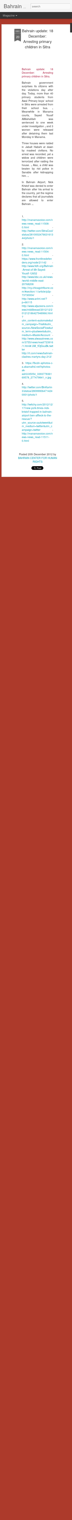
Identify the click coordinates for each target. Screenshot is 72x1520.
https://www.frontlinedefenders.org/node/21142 (37, 260)
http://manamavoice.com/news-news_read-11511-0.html (37, 437)
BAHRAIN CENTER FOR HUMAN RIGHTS (37, 459)
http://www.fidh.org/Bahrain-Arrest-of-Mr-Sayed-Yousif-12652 (37, 269)
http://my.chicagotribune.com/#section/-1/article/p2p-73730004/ (37, 291)
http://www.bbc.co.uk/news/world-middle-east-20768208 (37, 280)
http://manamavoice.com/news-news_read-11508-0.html (37, 223)
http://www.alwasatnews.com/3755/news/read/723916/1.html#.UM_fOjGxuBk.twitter (37, 344)
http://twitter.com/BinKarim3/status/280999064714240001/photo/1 (37, 390)
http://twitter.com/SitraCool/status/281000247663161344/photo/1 (37, 234)
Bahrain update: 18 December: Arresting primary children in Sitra (37, 38)
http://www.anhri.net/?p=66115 (34, 300)
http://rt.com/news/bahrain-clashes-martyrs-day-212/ (37, 355)
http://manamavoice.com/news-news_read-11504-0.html (37, 251)
